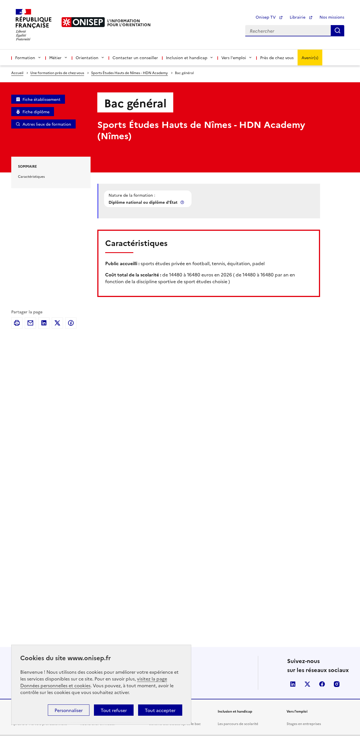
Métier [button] (55, 57)
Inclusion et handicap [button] (186, 57)
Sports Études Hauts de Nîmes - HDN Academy (129, 72)
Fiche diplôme (36, 111)
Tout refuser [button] (114, 710)
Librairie (298, 17)
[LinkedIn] (44, 323)
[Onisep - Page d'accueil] (83, 22)
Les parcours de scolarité (238, 723)
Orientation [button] (87, 57)
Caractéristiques (31, 176)
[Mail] (30, 323)
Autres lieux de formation (46, 124)
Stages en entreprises (304, 723)
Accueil (17, 72)
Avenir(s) (310, 57)
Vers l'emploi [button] (233, 57)
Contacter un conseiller (135, 57)
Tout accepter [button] (160, 710)
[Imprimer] (16, 323)
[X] (57, 323)
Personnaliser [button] (69, 710)
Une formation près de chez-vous (57, 72)
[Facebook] (70, 323)
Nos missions (332, 17)
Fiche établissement (41, 99)
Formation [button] (25, 57)
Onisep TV (266, 17)
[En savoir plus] (183, 202)
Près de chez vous (277, 57)
